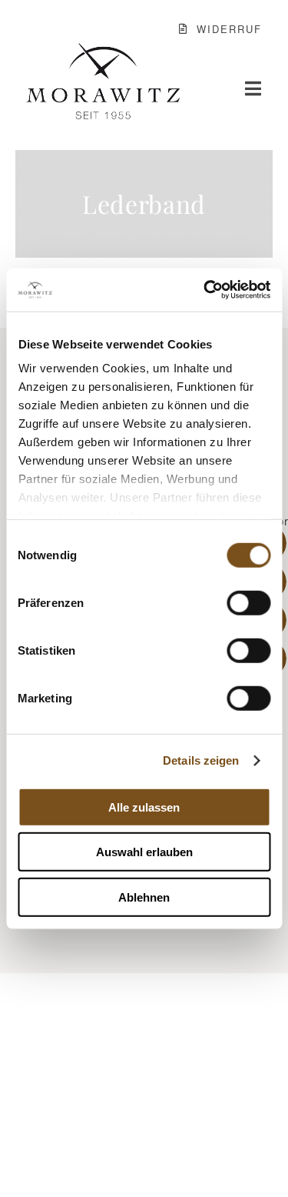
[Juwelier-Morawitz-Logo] (103, 49)
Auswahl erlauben (144, 852)
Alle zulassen (144, 806)
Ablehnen (144, 896)
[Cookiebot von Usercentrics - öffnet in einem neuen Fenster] (205, 290)
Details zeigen (201, 760)
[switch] (248, 602)
